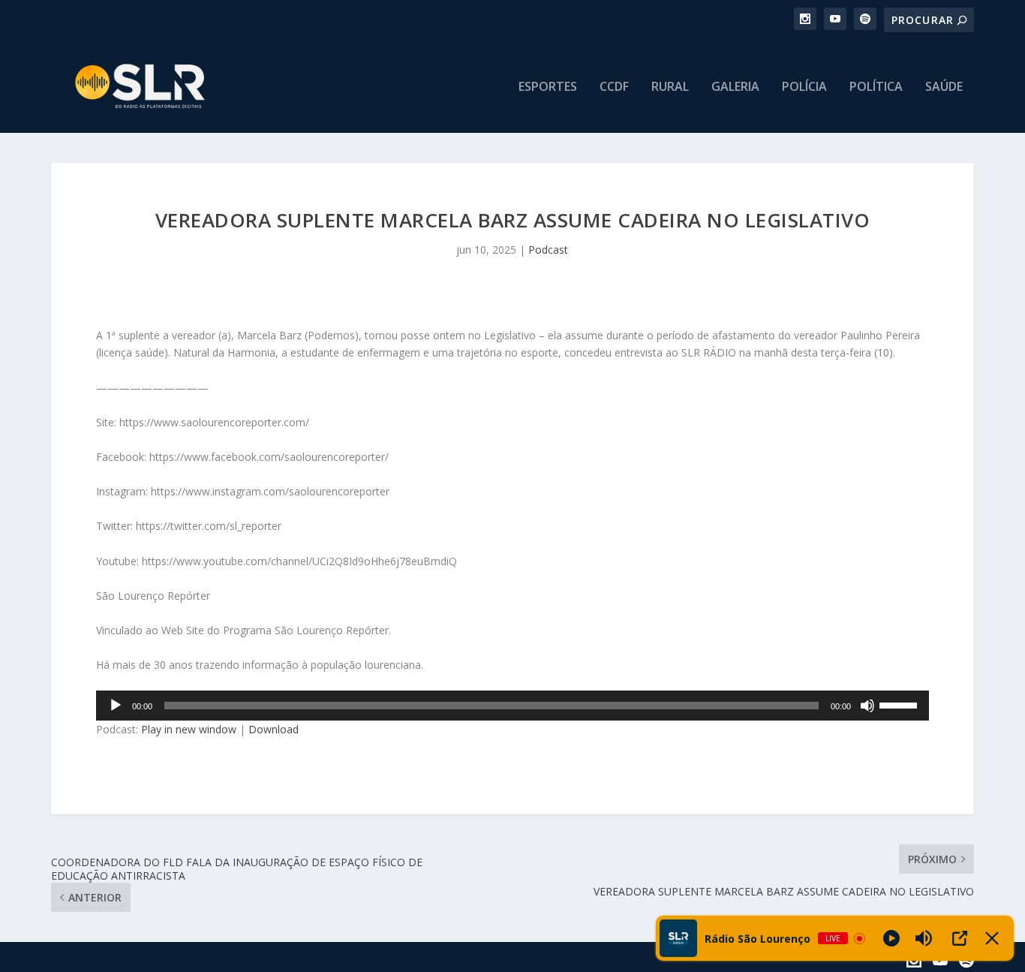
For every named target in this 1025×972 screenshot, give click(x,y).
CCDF (614, 87)
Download (273, 729)
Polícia (804, 87)
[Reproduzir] (115, 705)
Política (876, 87)
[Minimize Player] (991, 938)
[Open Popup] (959, 938)
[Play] (891, 938)
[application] (512, 706)
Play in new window (188, 729)
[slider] (900, 704)
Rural (670, 87)
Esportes (548, 87)
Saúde (944, 87)
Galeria (735, 87)
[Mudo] (867, 705)
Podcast (548, 249)
